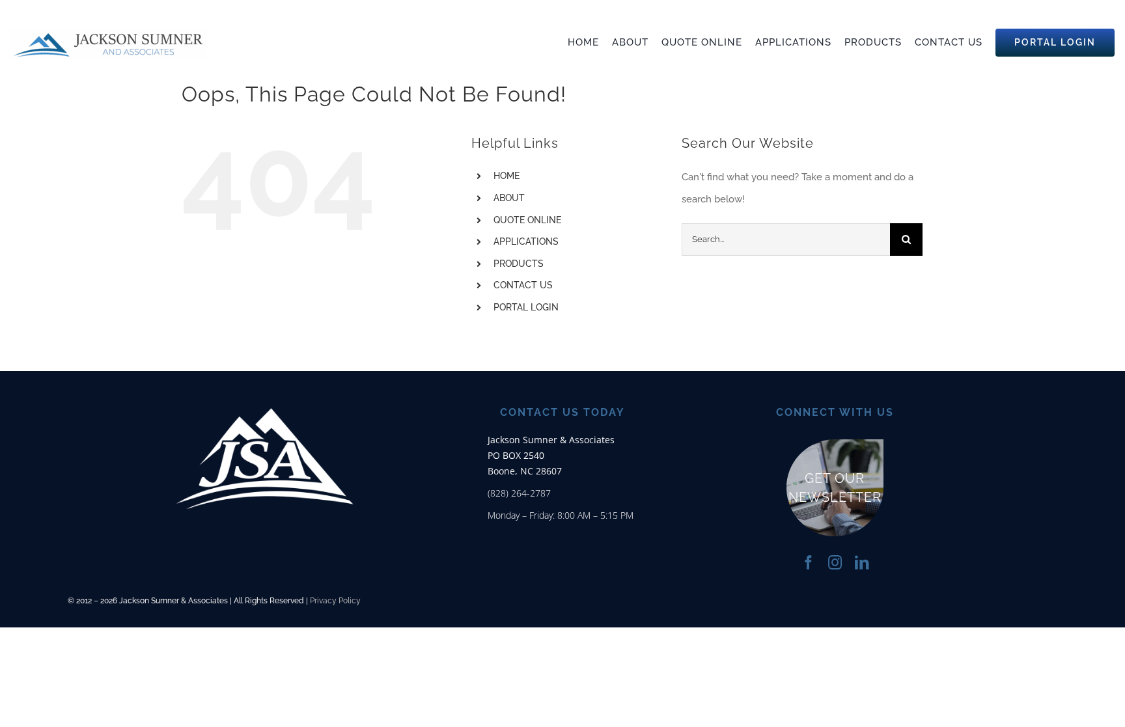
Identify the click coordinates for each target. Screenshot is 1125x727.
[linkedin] (861, 562)
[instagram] (835, 562)
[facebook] (808, 562)
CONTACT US (523, 285)
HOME (506, 176)
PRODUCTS (518, 263)
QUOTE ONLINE (527, 220)
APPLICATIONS (526, 241)
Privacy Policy (335, 600)
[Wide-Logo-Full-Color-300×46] (108, 34)
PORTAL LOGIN (526, 307)
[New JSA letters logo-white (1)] (265, 377)
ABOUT (509, 198)
